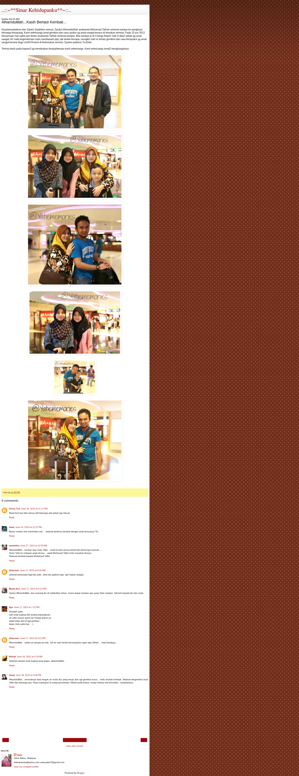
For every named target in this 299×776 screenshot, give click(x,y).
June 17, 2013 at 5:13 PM (33, 588)
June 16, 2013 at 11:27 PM (28, 527)
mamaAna (14, 545)
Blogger (80, 773)
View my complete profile (26, 766)
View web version (74, 746)
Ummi (12, 675)
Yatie (19, 755)
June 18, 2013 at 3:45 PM (28, 675)
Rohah (12, 656)
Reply (12, 517)
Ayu (11, 607)
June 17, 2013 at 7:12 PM (26, 607)
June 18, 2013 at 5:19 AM (29, 656)
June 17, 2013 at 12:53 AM (33, 545)
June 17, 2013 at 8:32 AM (32, 570)
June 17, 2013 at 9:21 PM (32, 638)
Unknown (14, 570)
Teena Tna (14, 508)
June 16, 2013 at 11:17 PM (34, 508)
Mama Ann (14, 588)
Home (74, 740)
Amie (11, 527)
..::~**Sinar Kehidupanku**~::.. (36, 9)
